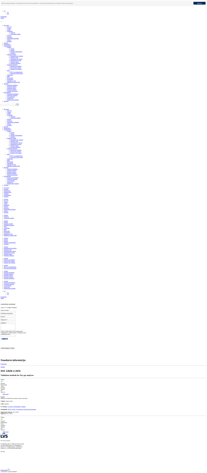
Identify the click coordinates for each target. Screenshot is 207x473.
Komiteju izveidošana (15, 66)
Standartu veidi (14, 57)
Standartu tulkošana (15, 63)
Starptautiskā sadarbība (13, 38)
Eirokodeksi (10, 79)
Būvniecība (10, 78)
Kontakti (9, 41)
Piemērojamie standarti (13, 100)
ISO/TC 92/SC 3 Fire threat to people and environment (22, 409)
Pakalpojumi (7, 44)
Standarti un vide (11, 81)
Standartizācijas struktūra (16, 56)
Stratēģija (12, 53)
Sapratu (199, 3)
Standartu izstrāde (11, 54)
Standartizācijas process (16, 59)
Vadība (9, 29)
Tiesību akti (10, 98)
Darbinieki (10, 31)
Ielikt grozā (5, 394)
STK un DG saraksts (15, 67)
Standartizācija (7, 46)
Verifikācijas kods (6, 334)
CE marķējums (11, 97)
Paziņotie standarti (11, 89)
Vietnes (9, 40)
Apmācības (10, 75)
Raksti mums (4, 470)
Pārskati (9, 35)
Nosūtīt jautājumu (5, 348)
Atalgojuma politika (15, 34)
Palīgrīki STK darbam (16, 69)
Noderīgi (6, 101)
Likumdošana (7, 92)
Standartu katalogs (11, 86)
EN (8, 294)
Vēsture (9, 28)
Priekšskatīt (3, 364)
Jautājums (4, 323)
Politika (9, 47)
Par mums (6, 25)
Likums (12, 48)
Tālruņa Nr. (4, 319)
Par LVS (9, 27)
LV (5, 291)
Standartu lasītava (11, 88)
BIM (8, 76)
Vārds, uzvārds (5, 310)
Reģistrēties (4, 297)
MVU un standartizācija (16, 72)
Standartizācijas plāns (15, 60)
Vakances (12, 32)
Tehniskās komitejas (12, 64)
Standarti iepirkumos (12, 91)
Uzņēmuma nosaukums (7, 313)
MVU (8, 70)
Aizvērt (12, 348)
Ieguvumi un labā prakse (16, 73)
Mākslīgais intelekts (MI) (13, 82)
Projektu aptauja (14, 62)
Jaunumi (6, 43)
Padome (12, 50)
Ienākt (2, 298)
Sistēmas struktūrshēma (16, 51)
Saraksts (3, 367)
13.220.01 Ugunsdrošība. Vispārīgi (17, 406)
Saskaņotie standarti (12, 95)
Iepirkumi (9, 37)
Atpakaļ (6, 199)
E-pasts (3, 316)
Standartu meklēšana (12, 85)
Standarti (6, 83)
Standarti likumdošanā (12, 94)
